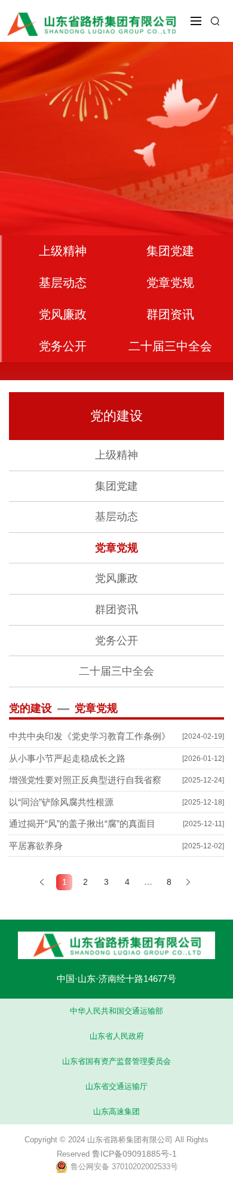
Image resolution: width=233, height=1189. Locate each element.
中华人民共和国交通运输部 (116, 1010)
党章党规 (170, 282)
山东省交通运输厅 (116, 1086)
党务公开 (63, 346)
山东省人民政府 (117, 1036)
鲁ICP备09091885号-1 (134, 1153)
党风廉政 (63, 314)
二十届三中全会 (170, 346)
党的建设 (116, 415)
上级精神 (63, 250)
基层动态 (63, 282)
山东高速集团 (116, 1111)
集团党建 (170, 250)
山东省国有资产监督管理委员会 (116, 1061)
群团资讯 (170, 314)
